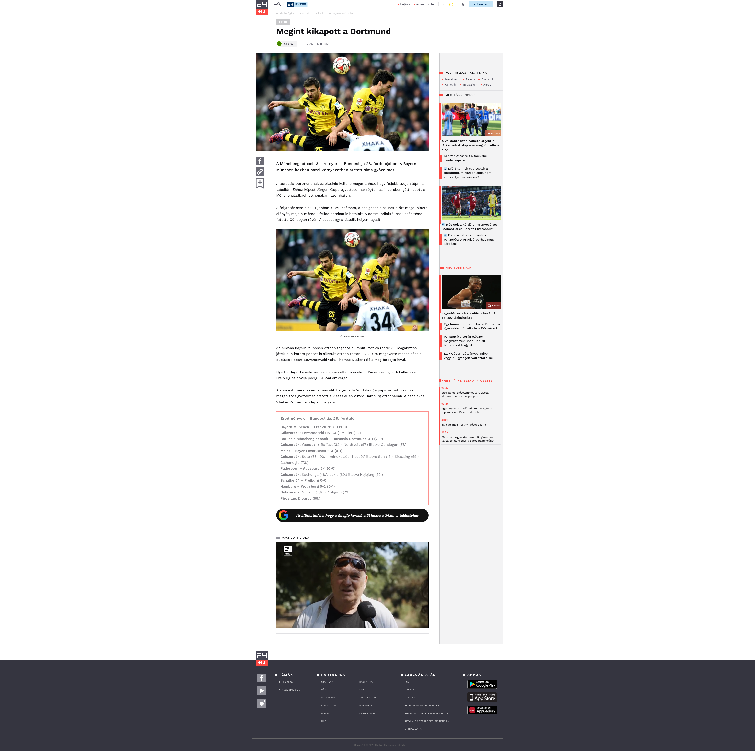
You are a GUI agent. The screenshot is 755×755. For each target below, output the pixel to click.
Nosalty (326, 713)
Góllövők (450, 84)
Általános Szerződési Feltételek (427, 721)
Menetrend (451, 79)
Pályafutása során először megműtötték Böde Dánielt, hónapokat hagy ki (465, 341)
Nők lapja (365, 705)
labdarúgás (286, 13)
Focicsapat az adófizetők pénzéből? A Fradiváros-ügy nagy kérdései (469, 239)
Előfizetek (481, 4)
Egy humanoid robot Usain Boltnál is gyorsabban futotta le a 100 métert (472, 326)
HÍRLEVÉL (410, 689)
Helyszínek (469, 84)
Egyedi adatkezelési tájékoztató (427, 713)
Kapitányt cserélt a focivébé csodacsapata (465, 158)
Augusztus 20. (425, 4)
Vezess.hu (328, 697)
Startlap (327, 681)
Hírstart (327, 689)
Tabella (470, 79)
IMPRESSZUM (412, 697)
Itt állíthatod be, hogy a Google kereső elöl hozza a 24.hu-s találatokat (357, 515)
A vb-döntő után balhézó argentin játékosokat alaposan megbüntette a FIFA (470, 145)
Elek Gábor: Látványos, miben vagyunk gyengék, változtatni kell (469, 356)
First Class (328, 705)
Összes (486, 380)
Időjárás (405, 4)
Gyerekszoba (368, 697)
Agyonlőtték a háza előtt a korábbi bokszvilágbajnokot (468, 316)
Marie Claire (367, 713)
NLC (323, 721)
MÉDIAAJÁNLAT (414, 729)
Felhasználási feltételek (422, 705)
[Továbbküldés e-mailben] (260, 171)
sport (306, 13)
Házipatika (366, 681)
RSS (407, 681)
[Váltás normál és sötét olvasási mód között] (463, 4)
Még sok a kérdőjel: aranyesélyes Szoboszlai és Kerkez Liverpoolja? (470, 227)
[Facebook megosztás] (260, 161)
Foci (283, 22)
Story (363, 689)
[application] (352, 585)
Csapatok (487, 79)
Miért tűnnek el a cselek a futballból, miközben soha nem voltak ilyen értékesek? (467, 173)
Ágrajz (487, 84)
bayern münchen (343, 13)
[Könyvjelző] (260, 183)
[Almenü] (277, 4)
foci (320, 13)
